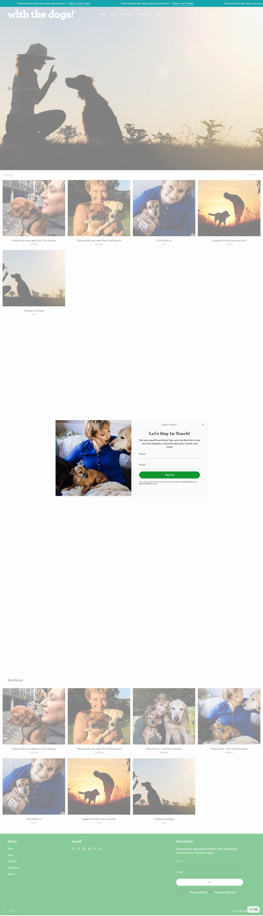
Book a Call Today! (79, 3)
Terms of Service (145, 483)
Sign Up (169, 475)
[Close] (203, 424)
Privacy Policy (187, 482)
